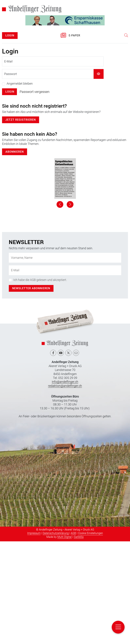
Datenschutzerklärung (56, 630)
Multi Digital (64, 634)
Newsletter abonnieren (31, 386)
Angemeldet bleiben (20, 83)
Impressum (34, 630)
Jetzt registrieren (20, 119)
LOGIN (9, 35)
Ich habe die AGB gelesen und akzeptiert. (40, 377)
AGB (73, 630)
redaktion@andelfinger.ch (65, 483)
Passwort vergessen (34, 92)
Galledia (79, 634)
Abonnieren (14, 151)
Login (9, 91)
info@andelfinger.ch (65, 479)
